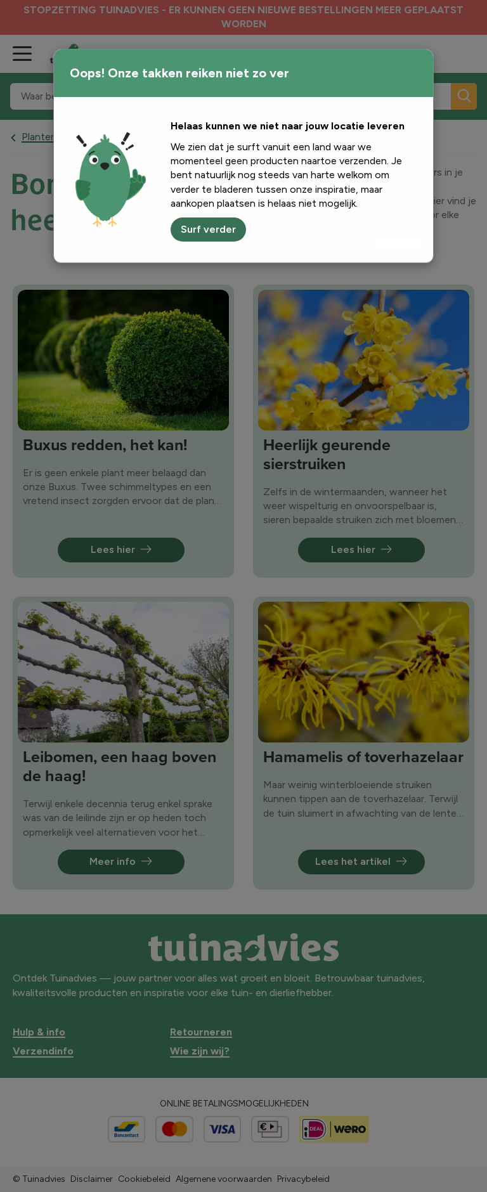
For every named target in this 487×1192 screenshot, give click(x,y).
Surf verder (208, 229)
